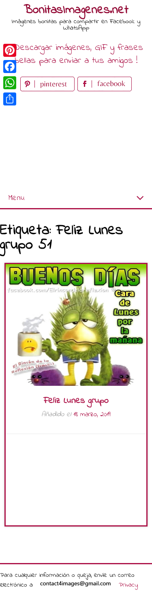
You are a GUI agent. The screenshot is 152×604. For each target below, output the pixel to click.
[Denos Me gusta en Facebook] (104, 89)
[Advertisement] (76, 141)
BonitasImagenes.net (76, 10)
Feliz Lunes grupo (76, 400)
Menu (16, 198)
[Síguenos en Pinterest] (48, 89)
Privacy (128, 585)
